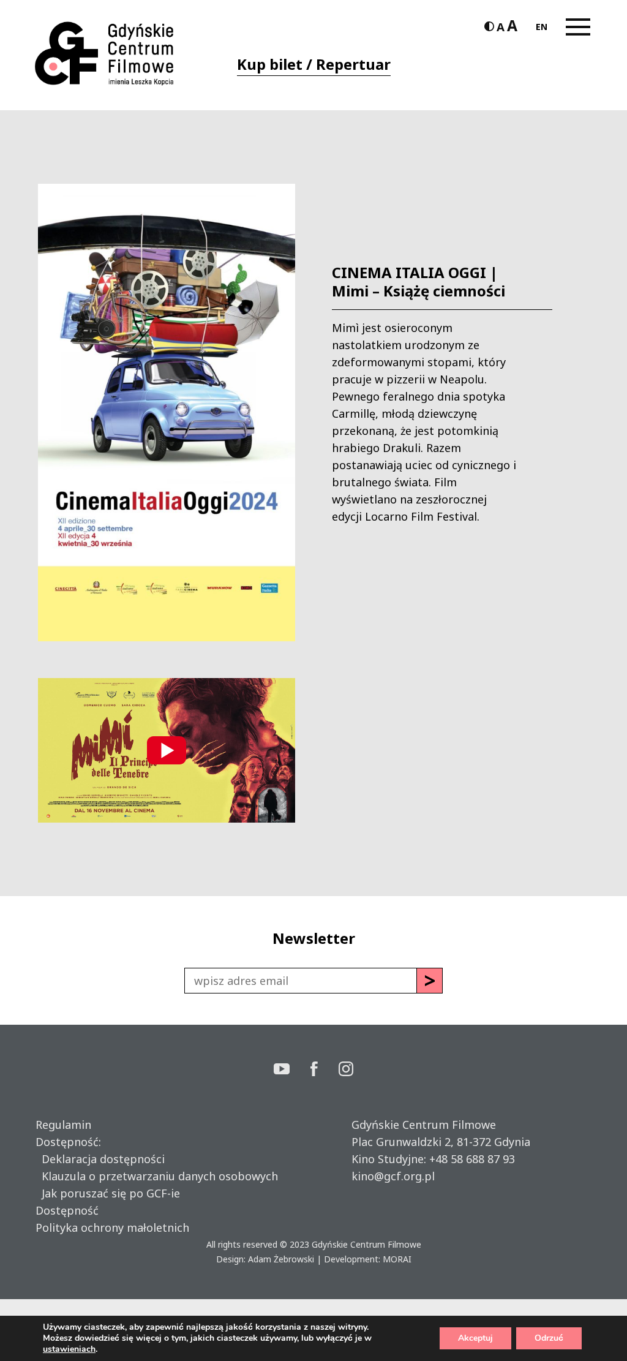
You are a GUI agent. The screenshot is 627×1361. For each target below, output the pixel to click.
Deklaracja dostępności (100, 1159)
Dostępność (67, 1210)
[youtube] (292, 1070)
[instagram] (346, 1070)
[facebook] (324, 1070)
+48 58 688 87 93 (472, 1159)
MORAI (397, 1259)
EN (541, 26)
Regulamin (63, 1124)
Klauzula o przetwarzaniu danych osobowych (157, 1176)
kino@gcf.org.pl (393, 1176)
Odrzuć (549, 1338)
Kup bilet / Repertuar (314, 64)
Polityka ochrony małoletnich (112, 1227)
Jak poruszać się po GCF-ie (108, 1193)
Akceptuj (475, 1338)
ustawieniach (69, 1349)
